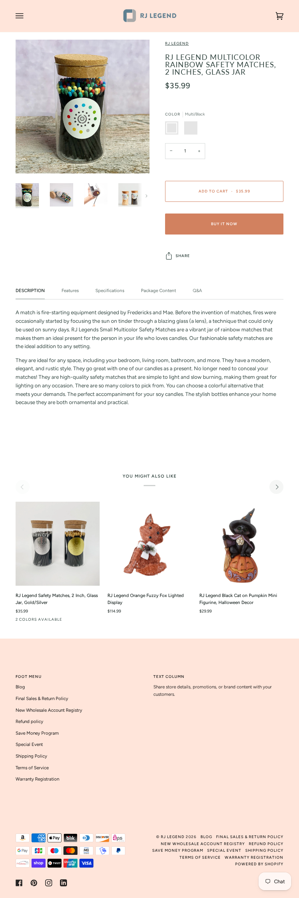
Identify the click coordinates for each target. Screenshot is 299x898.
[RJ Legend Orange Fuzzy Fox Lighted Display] (149, 544)
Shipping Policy (31, 756)
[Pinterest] (33, 882)
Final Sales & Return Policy (42, 698)
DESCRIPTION (30, 290)
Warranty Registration (37, 779)
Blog (20, 687)
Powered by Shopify (259, 864)
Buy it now (224, 224)
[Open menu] (27, 16)
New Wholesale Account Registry (49, 710)
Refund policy (29, 721)
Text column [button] (169, 676)
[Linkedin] (63, 882)
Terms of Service (32, 767)
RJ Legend (177, 43)
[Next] (276, 487)
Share (183, 256)
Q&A (197, 290)
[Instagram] (48, 882)
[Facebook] (19, 882)
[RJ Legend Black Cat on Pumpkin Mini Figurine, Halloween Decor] (241, 544)
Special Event (29, 744)
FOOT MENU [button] (29, 676)
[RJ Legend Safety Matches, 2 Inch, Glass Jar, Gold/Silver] (58, 544)
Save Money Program (37, 733)
